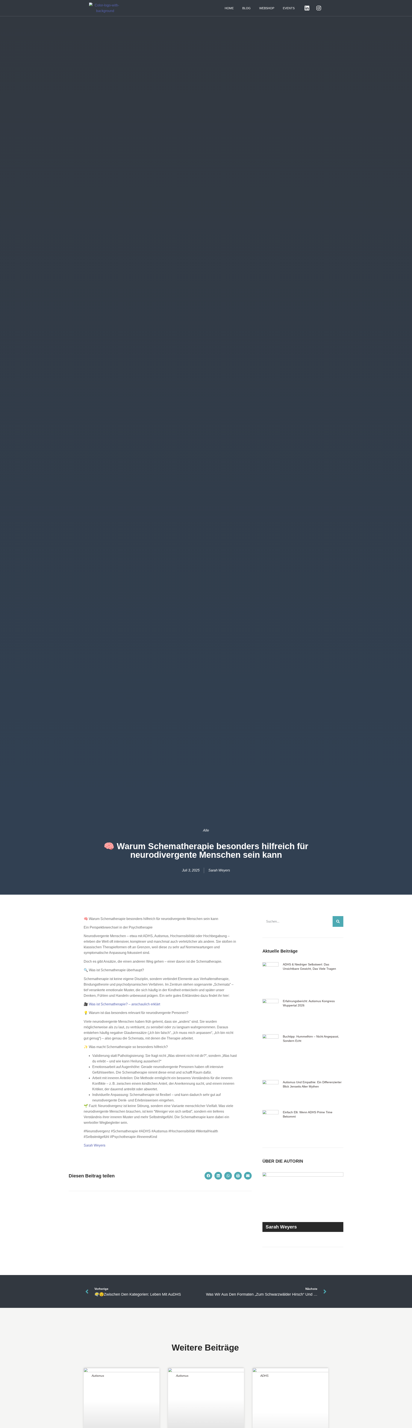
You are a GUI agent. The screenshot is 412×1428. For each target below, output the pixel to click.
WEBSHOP (266, 8)
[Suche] (338, 921)
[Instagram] (318, 8)
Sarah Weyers (94, 1145)
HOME (229, 8)
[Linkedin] (306, 8)
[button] (208, 1176)
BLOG (246, 8)
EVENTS (289, 8)
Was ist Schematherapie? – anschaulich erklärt (124, 1004)
